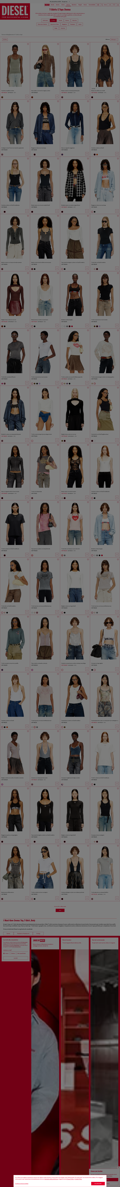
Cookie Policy (78, 1179)
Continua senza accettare (21, 1183)
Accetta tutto (98, 1183)
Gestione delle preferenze (51, 1179)
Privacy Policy (70, 1179)
